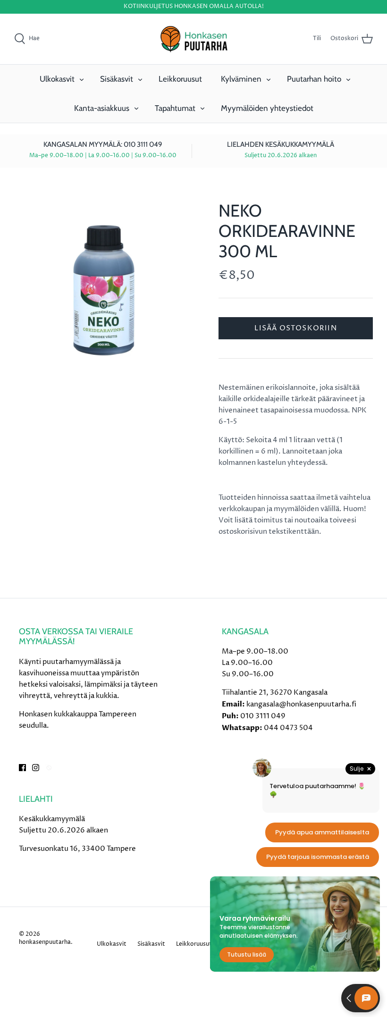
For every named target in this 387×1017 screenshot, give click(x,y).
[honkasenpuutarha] (193, 39)
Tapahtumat (175, 108)
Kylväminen (241, 79)
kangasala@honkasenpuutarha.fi (301, 704)
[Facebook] (22, 767)
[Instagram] (35, 767)
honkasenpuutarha (45, 942)
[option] (104, 290)
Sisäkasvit (116, 79)
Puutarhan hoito (314, 79)
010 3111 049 (263, 716)
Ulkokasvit (57, 79)
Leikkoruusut (180, 79)
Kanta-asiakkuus (101, 108)
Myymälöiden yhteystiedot (267, 108)
